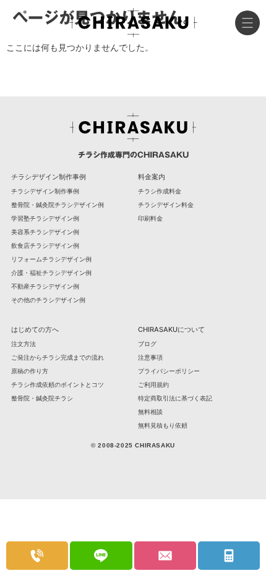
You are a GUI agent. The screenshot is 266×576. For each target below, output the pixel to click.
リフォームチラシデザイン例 (51, 259)
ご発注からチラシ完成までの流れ (57, 357)
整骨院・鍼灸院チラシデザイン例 (57, 204)
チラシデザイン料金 (166, 204)
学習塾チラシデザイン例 (45, 218)
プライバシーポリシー (169, 371)
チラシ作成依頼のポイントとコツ (57, 384)
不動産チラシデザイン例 (45, 286)
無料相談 (150, 411)
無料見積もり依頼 (162, 425)
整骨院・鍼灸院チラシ (42, 398)
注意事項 (150, 357)
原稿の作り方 (29, 371)
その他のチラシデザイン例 (48, 299)
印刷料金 (150, 218)
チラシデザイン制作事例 (45, 191)
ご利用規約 (153, 384)
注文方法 (23, 343)
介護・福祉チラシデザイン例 (51, 272)
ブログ (147, 343)
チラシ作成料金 (159, 191)
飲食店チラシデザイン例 (45, 245)
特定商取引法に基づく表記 (175, 398)
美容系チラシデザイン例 (45, 231)
